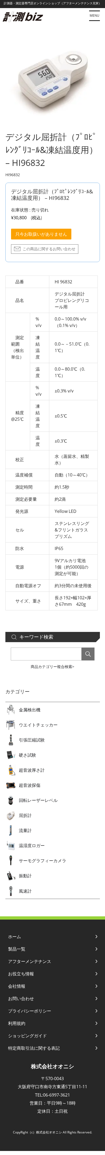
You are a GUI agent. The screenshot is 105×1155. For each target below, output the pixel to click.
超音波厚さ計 (32, 770)
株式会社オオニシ (52, 1066)
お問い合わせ (21, 998)
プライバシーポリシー (29, 1011)
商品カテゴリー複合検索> (52, 667)
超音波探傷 (29, 785)
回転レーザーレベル (38, 800)
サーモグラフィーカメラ (42, 861)
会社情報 (16, 986)
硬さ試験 (27, 755)
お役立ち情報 (21, 974)
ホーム (14, 937)
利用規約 (16, 1023)
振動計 (25, 876)
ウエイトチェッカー (38, 725)
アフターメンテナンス (29, 961)
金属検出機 (29, 710)
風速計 (25, 891)
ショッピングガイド (27, 1036)
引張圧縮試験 (32, 740)
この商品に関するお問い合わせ (49, 248)
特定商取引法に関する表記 (34, 1048)
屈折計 (25, 815)
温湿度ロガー (32, 845)
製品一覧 (16, 949)
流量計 (25, 830)
